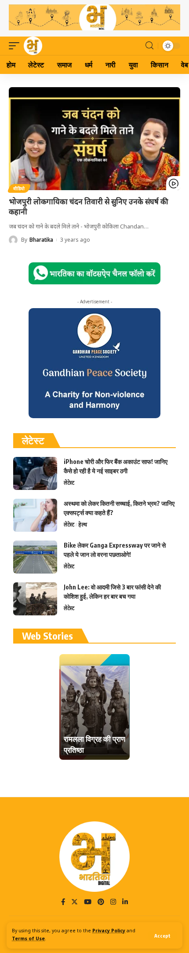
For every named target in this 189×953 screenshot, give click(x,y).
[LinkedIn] (125, 902)
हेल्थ (82, 524)
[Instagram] (113, 902)
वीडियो (19, 188)
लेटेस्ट (69, 482)
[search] (149, 45)
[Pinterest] (100, 902)
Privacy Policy (108, 931)
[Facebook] (63, 902)
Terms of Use (28, 939)
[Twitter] (74, 902)
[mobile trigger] (16, 46)
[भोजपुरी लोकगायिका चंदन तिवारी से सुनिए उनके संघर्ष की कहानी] (94, 138)
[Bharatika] (33, 46)
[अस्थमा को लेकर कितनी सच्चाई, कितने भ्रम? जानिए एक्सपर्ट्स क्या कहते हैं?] (35, 515)
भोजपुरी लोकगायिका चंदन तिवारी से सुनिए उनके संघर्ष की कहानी (88, 206)
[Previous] (66, 706)
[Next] (122, 706)
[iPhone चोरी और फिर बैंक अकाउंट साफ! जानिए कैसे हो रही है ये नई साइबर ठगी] (35, 473)
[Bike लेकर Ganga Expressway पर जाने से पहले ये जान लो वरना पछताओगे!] (35, 557)
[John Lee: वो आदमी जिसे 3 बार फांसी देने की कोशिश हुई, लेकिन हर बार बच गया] (35, 598)
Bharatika (41, 239)
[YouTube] (87, 902)
